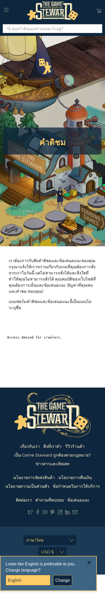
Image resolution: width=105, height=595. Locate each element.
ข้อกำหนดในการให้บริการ (76, 486)
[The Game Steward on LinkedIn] (67, 513)
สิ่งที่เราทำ (52, 446)
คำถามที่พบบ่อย (49, 500)
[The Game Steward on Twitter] (30, 513)
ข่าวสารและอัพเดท (53, 463)
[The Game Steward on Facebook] (37, 513)
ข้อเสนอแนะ (78, 500)
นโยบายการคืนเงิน (75, 477)
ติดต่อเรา (24, 500)
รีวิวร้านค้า (75, 446)
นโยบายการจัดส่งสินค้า (34, 477)
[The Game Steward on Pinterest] (52, 513)
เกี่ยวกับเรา (30, 446)
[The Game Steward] (52, 10)
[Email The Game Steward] (74, 513)
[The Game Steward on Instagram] (60, 513)
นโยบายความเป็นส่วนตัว (27, 486)
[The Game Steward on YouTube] (45, 513)
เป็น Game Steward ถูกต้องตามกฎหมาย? (52, 455)
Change (62, 580)
